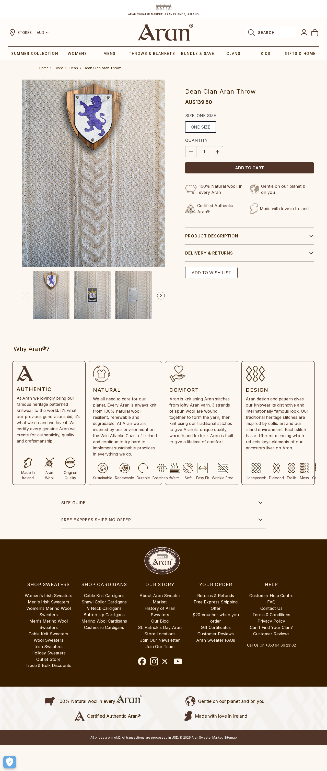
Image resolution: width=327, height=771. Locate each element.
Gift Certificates (216, 627)
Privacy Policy (271, 621)
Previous (25, 295)
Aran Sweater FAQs (215, 640)
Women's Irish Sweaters (48, 595)
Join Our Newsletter (160, 640)
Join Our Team (159, 646)
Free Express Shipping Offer (96, 519)
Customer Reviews (215, 633)
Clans (233, 53)
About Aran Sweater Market (159, 598)
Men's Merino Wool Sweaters (48, 624)
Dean (73, 68)
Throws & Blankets (152, 53)
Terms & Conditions (271, 614)
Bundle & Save (197, 53)
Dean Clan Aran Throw (102, 68)
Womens (77, 53)
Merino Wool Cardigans (104, 621)
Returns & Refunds (215, 595)
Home (44, 68)
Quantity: (196, 140)
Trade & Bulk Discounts (48, 665)
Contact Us (271, 608)
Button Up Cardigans (104, 614)
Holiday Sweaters (48, 652)
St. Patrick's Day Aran (160, 627)
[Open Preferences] (9, 762)
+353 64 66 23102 (280, 645)
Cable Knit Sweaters (48, 633)
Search (266, 32)
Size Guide (73, 502)
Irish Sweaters (48, 646)
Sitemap (230, 737)
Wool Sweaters (48, 640)
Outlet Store (48, 659)
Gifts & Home (300, 53)
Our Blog (160, 621)
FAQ (271, 601)
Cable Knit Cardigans (104, 595)
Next (161, 295)
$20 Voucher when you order (215, 618)
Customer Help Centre (271, 595)
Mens (109, 53)
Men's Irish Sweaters (48, 601)
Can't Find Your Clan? (271, 627)
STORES (24, 32)
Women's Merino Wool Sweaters (48, 611)
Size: (200, 115)
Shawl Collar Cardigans (104, 601)
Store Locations (160, 633)
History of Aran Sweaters (160, 611)
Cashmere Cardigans (104, 627)
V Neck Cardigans (104, 608)
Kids (266, 53)
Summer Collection (34, 53)
